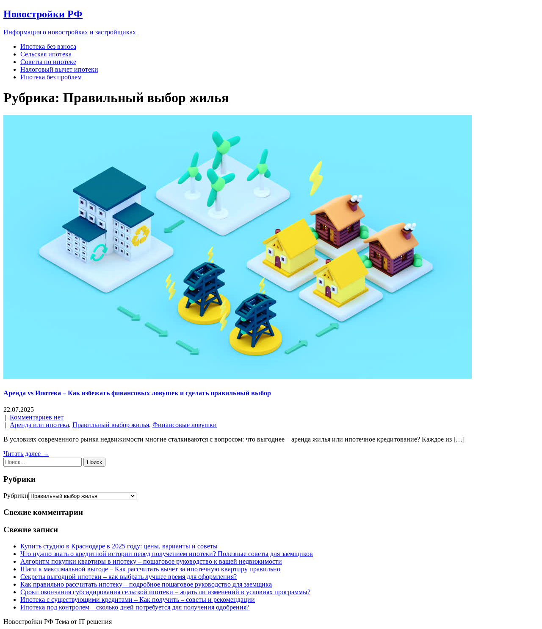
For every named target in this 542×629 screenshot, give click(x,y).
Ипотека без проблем (51, 77)
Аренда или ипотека (39, 424)
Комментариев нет (37, 417)
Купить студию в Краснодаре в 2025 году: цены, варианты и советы (119, 546)
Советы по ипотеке (48, 61)
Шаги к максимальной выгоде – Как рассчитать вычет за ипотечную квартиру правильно (150, 569)
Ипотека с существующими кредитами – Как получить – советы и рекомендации (137, 599)
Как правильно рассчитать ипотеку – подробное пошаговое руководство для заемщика (146, 584)
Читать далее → (26, 453)
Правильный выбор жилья (110, 424)
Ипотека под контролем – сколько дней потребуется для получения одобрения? (134, 607)
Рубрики (15, 495)
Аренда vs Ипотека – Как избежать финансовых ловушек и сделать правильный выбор (137, 393)
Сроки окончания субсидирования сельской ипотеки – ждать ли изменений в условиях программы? (165, 591)
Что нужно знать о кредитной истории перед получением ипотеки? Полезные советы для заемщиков (166, 553)
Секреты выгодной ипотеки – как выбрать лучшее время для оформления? (128, 576)
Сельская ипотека (46, 54)
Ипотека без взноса (48, 46)
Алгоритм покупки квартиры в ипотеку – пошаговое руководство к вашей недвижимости (151, 561)
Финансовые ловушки (184, 424)
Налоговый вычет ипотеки (59, 69)
